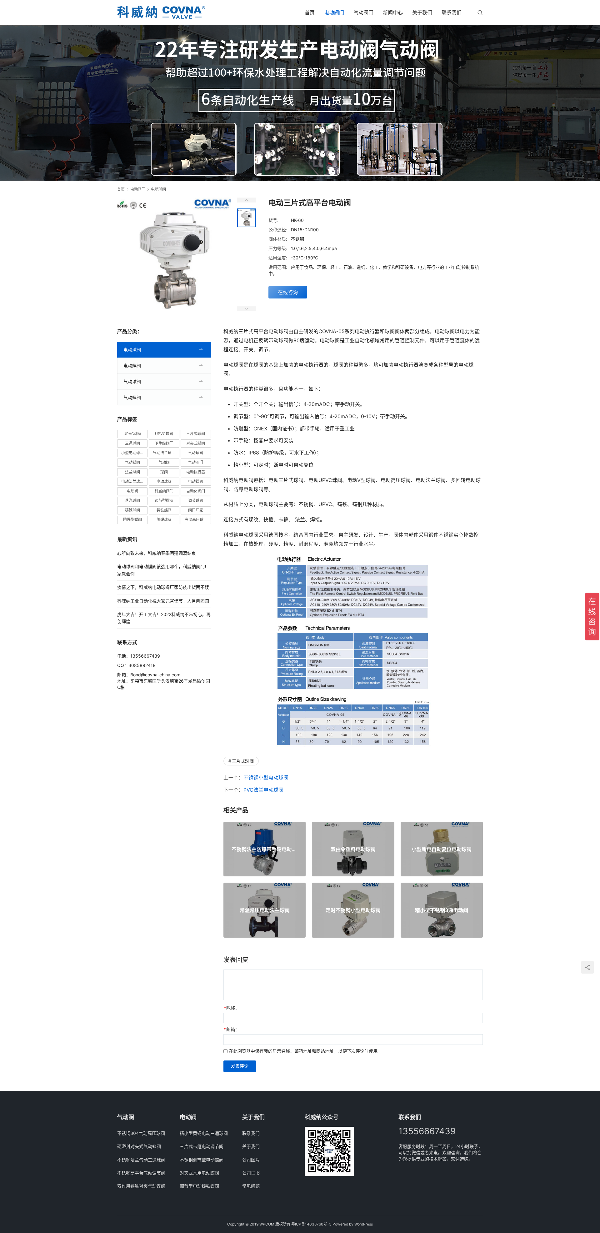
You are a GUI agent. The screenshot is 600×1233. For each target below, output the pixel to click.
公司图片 (251, 1159)
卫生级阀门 (164, 443)
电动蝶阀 (132, 365)
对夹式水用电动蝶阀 (199, 1172)
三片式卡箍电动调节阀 (201, 1146)
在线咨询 (288, 292)
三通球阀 (132, 443)
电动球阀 (132, 349)
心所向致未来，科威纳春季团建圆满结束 (156, 553)
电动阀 (132, 491)
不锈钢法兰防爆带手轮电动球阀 (265, 849)
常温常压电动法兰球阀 (265, 910)
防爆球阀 (164, 519)
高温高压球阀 (196, 519)
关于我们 (422, 12)
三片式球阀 (243, 761)
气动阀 (164, 462)
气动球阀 (132, 381)
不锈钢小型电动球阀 (265, 777)
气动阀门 (363, 12)
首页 (310, 12)
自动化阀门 (195, 491)
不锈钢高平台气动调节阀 (141, 1172)
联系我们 (452, 12)
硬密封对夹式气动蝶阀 (139, 1146)
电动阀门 (334, 12)
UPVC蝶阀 (164, 433)
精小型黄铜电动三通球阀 (204, 1133)
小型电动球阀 (132, 452)
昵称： (231, 1007)
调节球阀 (195, 500)
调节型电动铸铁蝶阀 (199, 1186)
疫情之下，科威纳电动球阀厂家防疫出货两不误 (163, 587)
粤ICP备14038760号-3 (311, 1224)
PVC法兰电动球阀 (263, 790)
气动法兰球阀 (164, 452)
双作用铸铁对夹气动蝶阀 (141, 1186)
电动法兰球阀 (132, 481)
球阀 (164, 472)
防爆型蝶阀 (132, 519)
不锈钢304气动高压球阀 (141, 1133)
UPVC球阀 (132, 433)
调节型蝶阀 (164, 500)
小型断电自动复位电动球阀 (442, 849)
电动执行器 (195, 472)
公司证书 (251, 1172)
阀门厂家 (195, 510)
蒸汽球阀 (132, 500)
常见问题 (251, 1186)
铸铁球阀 (132, 510)
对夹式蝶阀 (195, 443)
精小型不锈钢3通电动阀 (441, 910)
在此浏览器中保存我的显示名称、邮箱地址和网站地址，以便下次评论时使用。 (305, 1051)
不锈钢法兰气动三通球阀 (141, 1159)
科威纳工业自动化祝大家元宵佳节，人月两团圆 (163, 601)
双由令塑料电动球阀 (353, 849)
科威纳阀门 (164, 491)
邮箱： (231, 1029)
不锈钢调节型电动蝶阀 (201, 1159)
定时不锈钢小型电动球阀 (353, 910)
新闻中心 (393, 12)
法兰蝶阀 (132, 472)
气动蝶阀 (132, 397)
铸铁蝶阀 (164, 510)
